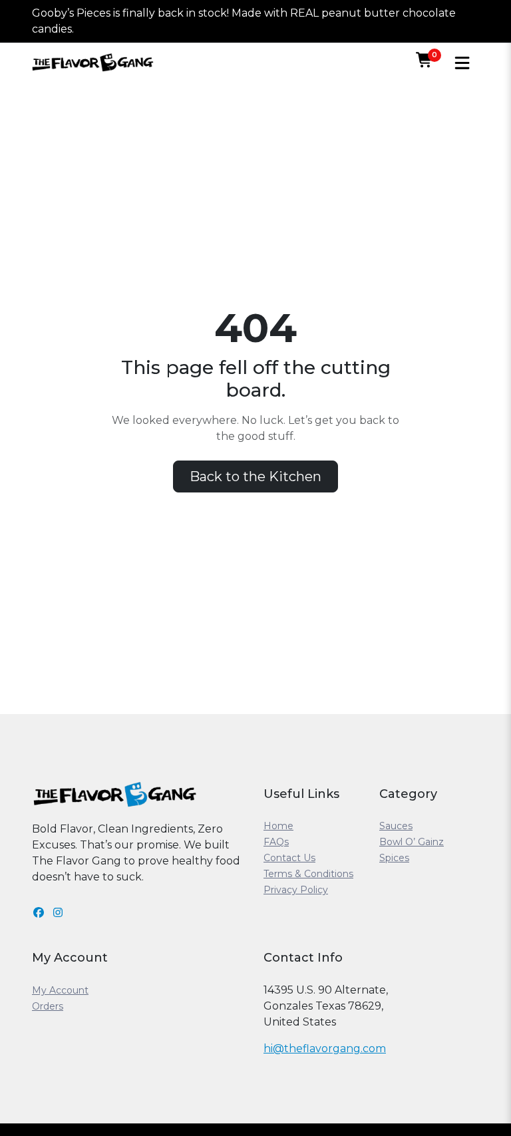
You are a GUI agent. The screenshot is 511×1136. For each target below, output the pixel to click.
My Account (60, 990)
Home (278, 826)
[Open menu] (462, 63)
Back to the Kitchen (255, 476)
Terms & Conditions (308, 874)
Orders (47, 1006)
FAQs (276, 842)
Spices (394, 858)
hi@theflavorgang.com (324, 1048)
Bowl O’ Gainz (411, 842)
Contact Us (289, 858)
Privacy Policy (295, 890)
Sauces (396, 826)
